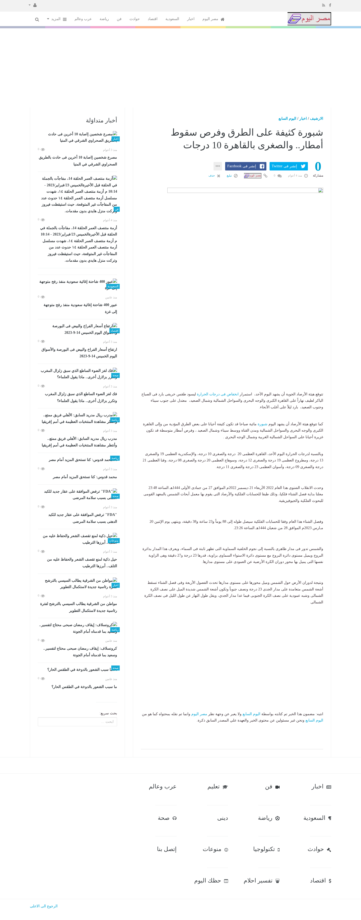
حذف (212, 175)
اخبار (191, 19)
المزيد (56, 19)
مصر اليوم (210, 19)
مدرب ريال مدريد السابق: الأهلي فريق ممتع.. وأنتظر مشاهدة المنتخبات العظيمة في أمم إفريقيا (79, 442)
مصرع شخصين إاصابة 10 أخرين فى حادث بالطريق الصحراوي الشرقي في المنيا (78, 160)
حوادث (134, 19)
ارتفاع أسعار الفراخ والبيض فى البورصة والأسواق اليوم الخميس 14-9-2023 (79, 353)
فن (119, 19)
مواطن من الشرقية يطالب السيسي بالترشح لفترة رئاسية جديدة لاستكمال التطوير (78, 607)
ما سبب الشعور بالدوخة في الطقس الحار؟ (84, 687)
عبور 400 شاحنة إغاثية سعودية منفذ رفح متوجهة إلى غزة (80, 308)
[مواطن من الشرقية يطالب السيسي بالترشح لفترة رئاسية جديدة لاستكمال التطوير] (77, 583)
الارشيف (316, 119)
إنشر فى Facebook (241, 166)
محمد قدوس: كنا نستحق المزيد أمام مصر (85, 477)
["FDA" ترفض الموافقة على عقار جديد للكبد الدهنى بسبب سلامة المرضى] (77, 494)
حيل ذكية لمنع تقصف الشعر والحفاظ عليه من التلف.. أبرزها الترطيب (82, 562)
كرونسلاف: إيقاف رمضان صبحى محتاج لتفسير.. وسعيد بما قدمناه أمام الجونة (80, 651)
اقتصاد (153, 19)
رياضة (104, 19)
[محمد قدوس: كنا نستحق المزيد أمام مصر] (77, 460)
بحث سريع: (108, 713)
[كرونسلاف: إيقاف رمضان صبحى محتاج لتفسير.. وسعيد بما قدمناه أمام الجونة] (77, 628)
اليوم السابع (287, 119)
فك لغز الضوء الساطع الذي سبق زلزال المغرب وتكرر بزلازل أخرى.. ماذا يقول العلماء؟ (81, 397)
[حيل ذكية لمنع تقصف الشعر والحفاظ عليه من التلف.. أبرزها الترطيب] (77, 539)
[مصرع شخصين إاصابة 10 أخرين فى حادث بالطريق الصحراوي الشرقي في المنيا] (77, 137)
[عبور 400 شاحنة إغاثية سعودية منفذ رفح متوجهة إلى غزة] (77, 285)
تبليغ (230, 175)
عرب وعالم (83, 19)
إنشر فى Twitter (284, 166)
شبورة (262, 424)
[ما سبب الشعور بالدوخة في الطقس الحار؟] (77, 670)
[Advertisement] (180, 68)
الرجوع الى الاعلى (44, 906)
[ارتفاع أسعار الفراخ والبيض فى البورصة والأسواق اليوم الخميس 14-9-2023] (77, 329)
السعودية (172, 19)
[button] (33, 5)
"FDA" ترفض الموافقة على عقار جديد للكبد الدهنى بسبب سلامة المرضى (82, 518)
